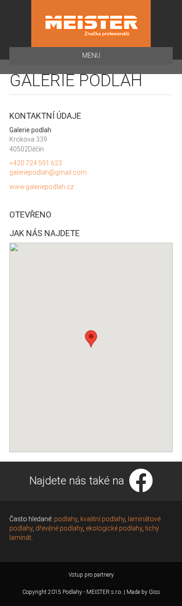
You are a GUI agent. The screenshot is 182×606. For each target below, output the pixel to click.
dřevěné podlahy (59, 528)
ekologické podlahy (114, 528)
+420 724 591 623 (35, 163)
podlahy (65, 519)
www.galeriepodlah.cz (41, 187)
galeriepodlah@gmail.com (48, 172)
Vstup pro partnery (91, 575)
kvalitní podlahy (102, 519)
